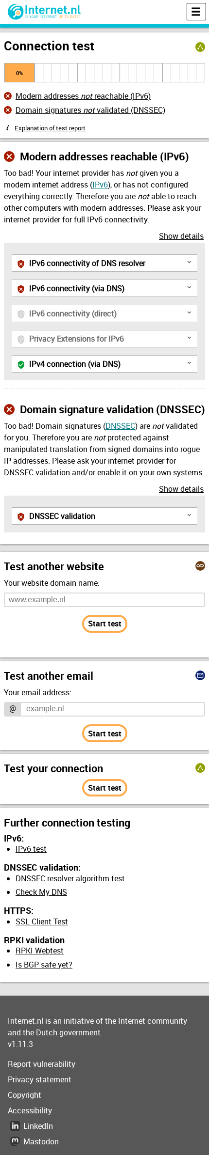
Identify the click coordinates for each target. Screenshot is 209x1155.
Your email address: (37, 692)
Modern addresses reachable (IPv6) (83, 96)
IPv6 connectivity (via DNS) (111, 288)
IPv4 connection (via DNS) (111, 363)
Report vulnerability (41, 1064)
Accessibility (30, 1110)
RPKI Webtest (40, 950)
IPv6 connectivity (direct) (111, 315)
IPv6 (100, 184)
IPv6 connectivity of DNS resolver (111, 262)
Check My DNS (41, 892)
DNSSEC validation (111, 515)
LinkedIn (38, 1126)
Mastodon (41, 1141)
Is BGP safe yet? (44, 964)
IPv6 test (31, 848)
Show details (181, 236)
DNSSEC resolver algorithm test (70, 878)
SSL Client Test (42, 921)
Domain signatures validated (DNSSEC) (90, 110)
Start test (105, 623)
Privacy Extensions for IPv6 (111, 340)
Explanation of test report (50, 128)
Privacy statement (39, 1079)
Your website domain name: (52, 583)
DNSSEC (120, 426)
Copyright (24, 1095)
